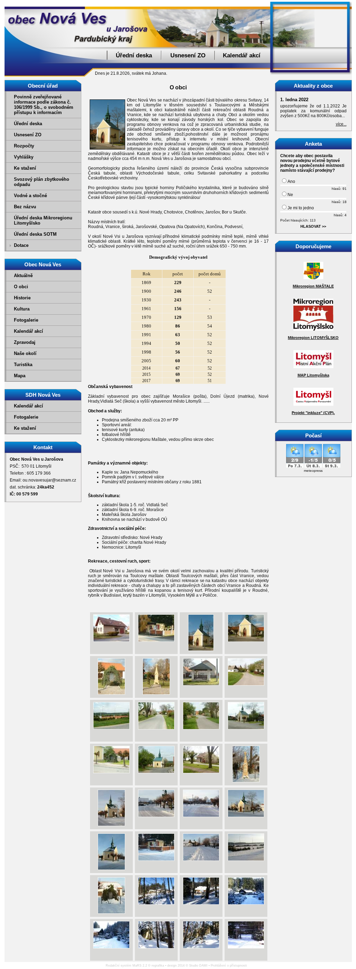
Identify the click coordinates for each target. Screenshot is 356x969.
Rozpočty (24, 145)
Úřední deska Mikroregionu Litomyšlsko (43, 220)
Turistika (23, 364)
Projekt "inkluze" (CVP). (313, 413)
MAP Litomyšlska (313, 375)
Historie (22, 297)
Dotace (21, 245)
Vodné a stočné (30, 195)
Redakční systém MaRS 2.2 (126, 965)
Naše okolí (25, 353)
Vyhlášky (23, 157)
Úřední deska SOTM (35, 234)
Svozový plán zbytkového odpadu (41, 182)
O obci (21, 286)
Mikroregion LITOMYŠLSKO (313, 338)
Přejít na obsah (340, 3)
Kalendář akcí (241, 55)
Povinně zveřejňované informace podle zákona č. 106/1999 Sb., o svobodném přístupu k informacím (43, 104)
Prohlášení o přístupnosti (229, 965)
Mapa (19, 375)
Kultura (22, 309)
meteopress (313, 471)
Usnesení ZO (187, 55)
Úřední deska (134, 55)
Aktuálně (23, 275)
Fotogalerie (26, 320)
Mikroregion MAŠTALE (313, 286)
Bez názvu (25, 206)
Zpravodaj (24, 342)
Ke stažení (25, 168)
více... (341, 124)
